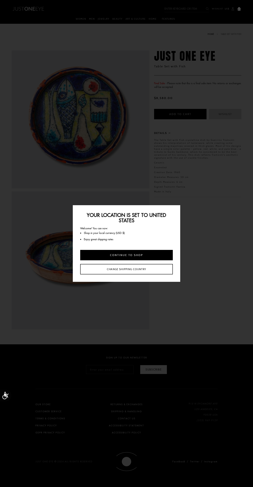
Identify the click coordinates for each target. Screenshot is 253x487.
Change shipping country (126, 269)
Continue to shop (126, 255)
